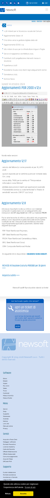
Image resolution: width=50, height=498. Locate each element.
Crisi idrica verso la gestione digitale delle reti (20, 40)
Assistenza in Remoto (10, 477)
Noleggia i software (9, 442)
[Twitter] (6, 3)
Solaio (5, 388)
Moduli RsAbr (7, 398)
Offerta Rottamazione (10, 452)
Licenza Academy (9, 447)
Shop (4, 411)
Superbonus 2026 (10, 65)
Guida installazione (9, 472)
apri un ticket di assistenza (25, 309)
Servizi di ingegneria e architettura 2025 (18, 54)
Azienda (5, 419)
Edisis (5, 378)
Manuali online (8, 426)
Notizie (39, 21)
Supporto (6, 414)
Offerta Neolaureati (9, 454)
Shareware (6, 416)
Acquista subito (9, 275)
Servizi (5, 409)
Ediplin (5, 381)
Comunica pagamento (10, 456)
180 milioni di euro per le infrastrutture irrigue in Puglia (24, 49)
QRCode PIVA (7, 461)
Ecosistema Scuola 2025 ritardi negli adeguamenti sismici (25, 70)
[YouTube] (10, 3)
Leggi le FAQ (7, 480)
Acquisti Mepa (8, 459)
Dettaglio (46, 21)
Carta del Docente (9, 449)
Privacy (5, 428)
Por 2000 (6, 386)
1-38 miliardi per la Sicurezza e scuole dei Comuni (23, 31)
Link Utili (6, 423)
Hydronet (6, 393)
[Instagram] (18, 3)
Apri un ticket (33, 3)
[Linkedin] (14, 3)
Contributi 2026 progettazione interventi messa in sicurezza (22, 59)
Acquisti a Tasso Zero (10, 439)
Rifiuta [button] (8, 494)
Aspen (5, 383)
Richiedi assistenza (9, 475)
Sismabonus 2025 (10, 74)
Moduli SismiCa (8, 395)
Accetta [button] (23, 494)
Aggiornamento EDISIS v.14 (14, 45)
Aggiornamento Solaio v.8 (13, 36)
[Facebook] (2, 3)
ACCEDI (18, 326)
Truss (5, 391)
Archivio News (9, 79)
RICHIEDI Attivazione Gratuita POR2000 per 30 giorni (24, 266)
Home (34, 21)
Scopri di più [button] (30, 487)
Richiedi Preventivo (9, 444)
